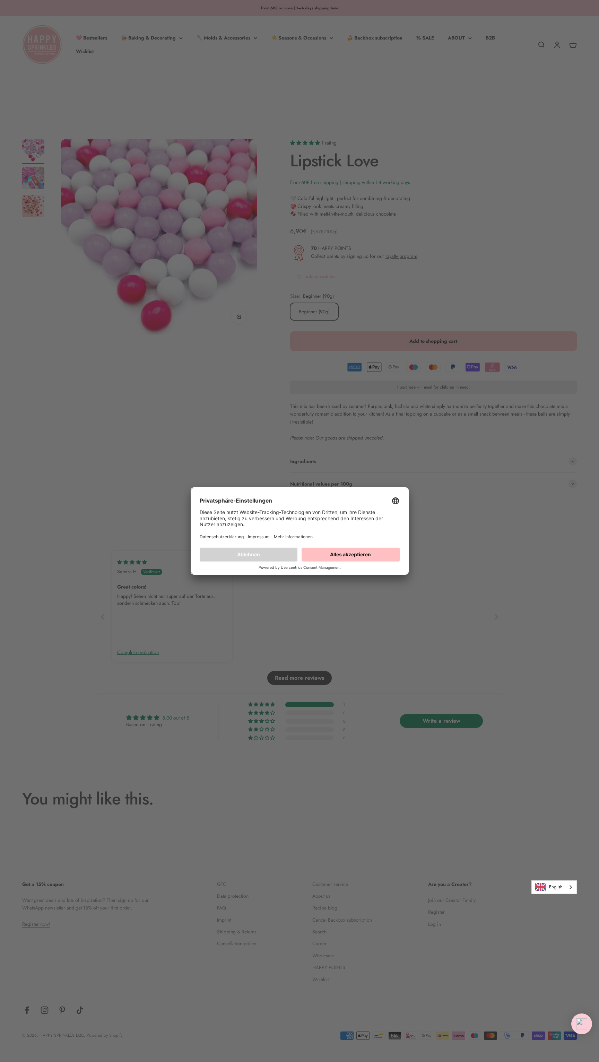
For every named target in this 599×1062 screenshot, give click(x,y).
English (556, 886)
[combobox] (554, 887)
